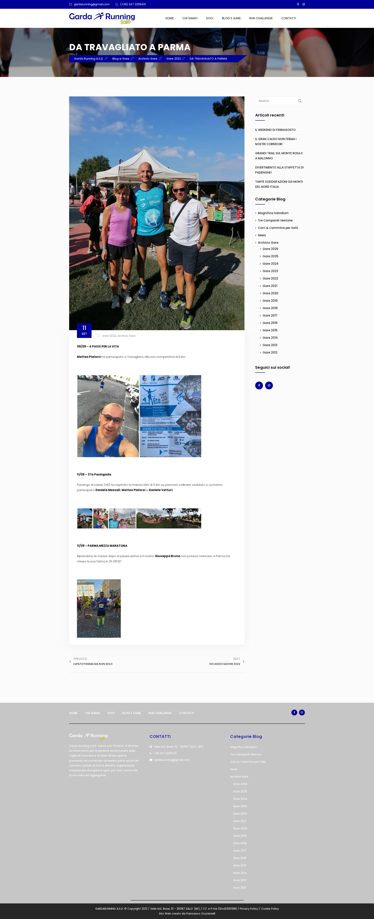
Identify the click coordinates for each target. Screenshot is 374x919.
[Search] (300, 100)
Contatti (288, 18)
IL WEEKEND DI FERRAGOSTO (275, 130)
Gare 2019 (270, 301)
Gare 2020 (270, 293)
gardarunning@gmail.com (92, 4)
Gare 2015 (270, 330)
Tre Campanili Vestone (275, 220)
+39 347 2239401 (165, 753)
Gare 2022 (109, 336)
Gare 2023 (270, 271)
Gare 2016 (270, 323)
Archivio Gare (126, 336)
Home (169, 18)
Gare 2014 (270, 338)
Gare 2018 (270, 308)
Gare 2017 (270, 315)
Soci (209, 18)
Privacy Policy (249, 909)
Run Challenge (261, 18)
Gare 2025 (270, 256)
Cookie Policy (270, 909)
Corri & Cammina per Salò (278, 228)
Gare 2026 (270, 249)
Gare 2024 (271, 264)
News (262, 235)
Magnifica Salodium (273, 213)
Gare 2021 (270, 286)
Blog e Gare (231, 18)
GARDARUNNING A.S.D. (109, 909)
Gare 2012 (270, 352)
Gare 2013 (270, 345)
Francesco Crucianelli (200, 913)
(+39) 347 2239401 (133, 4)
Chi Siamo (190, 18)
